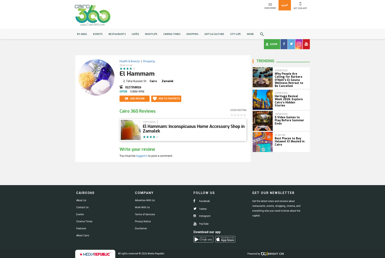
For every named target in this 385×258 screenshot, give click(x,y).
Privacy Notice (143, 221)
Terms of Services (145, 214)
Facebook (204, 201)
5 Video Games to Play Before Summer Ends (289, 120)
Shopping (192, 34)
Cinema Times (171, 34)
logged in (142, 155)
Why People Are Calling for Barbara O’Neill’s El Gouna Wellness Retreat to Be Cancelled (289, 80)
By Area (82, 34)
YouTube (204, 223)
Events (97, 34)
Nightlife (151, 34)
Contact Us (82, 207)
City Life (235, 34)
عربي (284, 4)
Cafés (135, 34)
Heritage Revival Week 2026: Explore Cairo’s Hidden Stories (289, 100)
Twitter (203, 209)
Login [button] (273, 44)
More (250, 34)
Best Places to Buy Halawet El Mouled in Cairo (290, 142)
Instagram (205, 216)
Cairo (153, 81)
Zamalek (167, 81)
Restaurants (117, 34)
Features (81, 228)
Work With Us (142, 207)
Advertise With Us (145, 200)
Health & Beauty (130, 61)
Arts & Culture (214, 34)
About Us (81, 200)
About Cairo (82, 235)
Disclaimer (141, 228)
